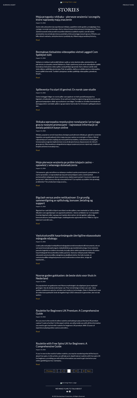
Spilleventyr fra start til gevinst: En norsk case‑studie (66, 89)
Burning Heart (9, 5)
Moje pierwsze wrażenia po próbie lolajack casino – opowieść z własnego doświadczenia (65, 164)
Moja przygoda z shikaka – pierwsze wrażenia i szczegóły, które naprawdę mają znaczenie (68, 18)
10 (76, 371)
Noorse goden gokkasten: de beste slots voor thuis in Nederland (66, 277)
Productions (128, 5)
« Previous (49, 371)
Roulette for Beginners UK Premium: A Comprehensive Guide (67, 312)
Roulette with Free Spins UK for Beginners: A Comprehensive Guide (61, 345)
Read (38, 40)
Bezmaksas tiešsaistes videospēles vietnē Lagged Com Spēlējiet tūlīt (67, 53)
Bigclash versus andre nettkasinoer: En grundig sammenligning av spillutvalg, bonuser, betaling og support (64, 200)
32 (84, 371)
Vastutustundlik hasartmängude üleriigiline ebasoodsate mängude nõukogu (68, 237)
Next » (89, 371)
